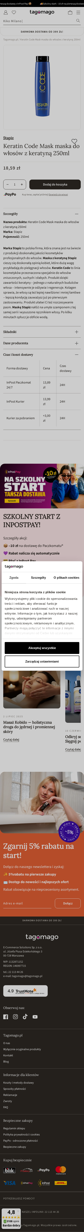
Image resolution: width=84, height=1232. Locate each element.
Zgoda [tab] (14, 577)
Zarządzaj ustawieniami (42, 661)
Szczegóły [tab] (38, 577)
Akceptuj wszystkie (42, 648)
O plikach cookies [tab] (66, 577)
